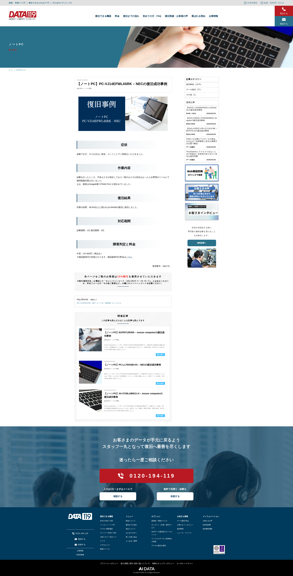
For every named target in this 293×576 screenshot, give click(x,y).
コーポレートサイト (184, 563)
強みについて (130, 529)
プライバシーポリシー (109, 563)
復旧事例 (180, 529)
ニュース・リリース (184, 533)
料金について (130, 521)
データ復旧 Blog (183, 521)
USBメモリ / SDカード (108, 537)
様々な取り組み (131, 537)
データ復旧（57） (194, 90)
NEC (94, 303)
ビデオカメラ (105, 545)
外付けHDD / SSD (106, 521)
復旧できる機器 (103, 16)
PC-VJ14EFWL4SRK (84, 303)
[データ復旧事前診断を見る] (202, 172)
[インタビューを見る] (202, 211)
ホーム (11, 70)
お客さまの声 (207, 521)
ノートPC (88, 88)
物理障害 (108, 303)
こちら (129, 257)
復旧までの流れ (131, 16)
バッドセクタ (117, 303)
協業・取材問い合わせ (274, 3)
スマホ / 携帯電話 (106, 529)
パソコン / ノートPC (107, 525)
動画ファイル (105, 549)
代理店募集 (252, 3)
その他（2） (191, 95)
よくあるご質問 (131, 541)
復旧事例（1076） (194, 84)
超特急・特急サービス (159, 521)
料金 (117, 16)
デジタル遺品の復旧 (158, 545)
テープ (102, 541)
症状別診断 (207, 525)
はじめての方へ (131, 533)
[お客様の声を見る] (202, 192)
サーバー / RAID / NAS (108, 533)
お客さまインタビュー (185, 525)
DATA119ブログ (21, 70)
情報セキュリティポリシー (163, 563)
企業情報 (213, 16)
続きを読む (160, 354)
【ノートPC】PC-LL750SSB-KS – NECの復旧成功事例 (132, 364)
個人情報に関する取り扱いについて (135, 563)
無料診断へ (201, 243)
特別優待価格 (207, 529)
